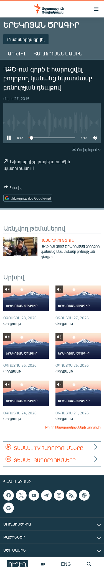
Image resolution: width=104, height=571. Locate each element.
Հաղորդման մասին (58, 53)
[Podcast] (84, 495)
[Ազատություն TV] (43, 564)
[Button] (12, 188)
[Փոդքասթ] (26, 298)
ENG (66, 564)
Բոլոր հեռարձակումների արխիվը (73, 427)
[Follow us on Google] (8, 508)
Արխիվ (16, 53)
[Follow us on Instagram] (59, 495)
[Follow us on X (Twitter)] (21, 495)
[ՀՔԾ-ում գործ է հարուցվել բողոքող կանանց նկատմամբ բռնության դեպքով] (20, 246)
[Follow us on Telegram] (46, 495)
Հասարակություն (57, 240)
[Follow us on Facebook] (8, 495)
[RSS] (71, 495)
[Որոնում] (89, 564)
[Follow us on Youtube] (34, 495)
